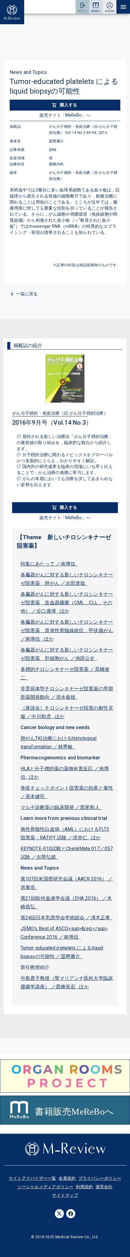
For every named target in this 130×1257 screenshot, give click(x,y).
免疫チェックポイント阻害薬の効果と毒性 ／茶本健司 (67, 792)
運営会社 (104, 1186)
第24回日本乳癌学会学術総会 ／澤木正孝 (66, 917)
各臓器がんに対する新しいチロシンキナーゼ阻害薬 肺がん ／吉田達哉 (67, 579)
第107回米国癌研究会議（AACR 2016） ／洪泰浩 (67, 883)
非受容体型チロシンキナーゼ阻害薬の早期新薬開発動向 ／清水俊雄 (67, 693)
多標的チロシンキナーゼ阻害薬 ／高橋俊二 (65, 673)
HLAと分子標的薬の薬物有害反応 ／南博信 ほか (65, 773)
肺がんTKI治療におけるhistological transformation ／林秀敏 (58, 742)
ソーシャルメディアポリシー (45, 1186)
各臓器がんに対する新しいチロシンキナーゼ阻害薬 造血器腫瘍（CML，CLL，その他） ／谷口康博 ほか (67, 602)
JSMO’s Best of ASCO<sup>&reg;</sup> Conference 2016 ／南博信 (64, 933)
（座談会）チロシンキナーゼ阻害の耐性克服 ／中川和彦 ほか (67, 712)
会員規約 (67, 1178)
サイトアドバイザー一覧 (32, 1178)
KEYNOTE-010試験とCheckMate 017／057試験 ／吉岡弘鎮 (67, 853)
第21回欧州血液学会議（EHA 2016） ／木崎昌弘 (66, 902)
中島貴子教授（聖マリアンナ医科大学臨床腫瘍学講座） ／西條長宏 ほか (67, 982)
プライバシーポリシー (100, 1178)
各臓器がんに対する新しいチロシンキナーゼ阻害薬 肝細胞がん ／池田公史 (67, 654)
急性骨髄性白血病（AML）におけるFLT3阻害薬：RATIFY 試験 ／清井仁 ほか (65, 833)
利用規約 (84, 1186)
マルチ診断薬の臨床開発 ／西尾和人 (61, 807)
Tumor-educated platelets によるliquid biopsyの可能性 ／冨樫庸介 (62, 952)
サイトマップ (65, 1195)
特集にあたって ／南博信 (49, 564)
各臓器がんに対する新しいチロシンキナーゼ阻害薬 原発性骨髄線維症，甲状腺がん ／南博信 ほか (67, 630)
